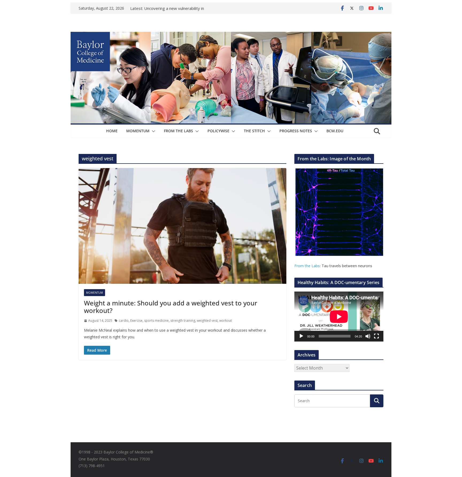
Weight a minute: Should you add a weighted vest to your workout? (170, 306)
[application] (338, 317)
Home (112, 130)
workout (225, 320)
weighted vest (207, 320)
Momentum (137, 130)
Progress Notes (295, 130)
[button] (152, 131)
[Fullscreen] (376, 336)
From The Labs (178, 130)
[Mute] (368, 336)
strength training (182, 320)
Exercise (136, 320)
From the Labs (307, 265)
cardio (124, 320)
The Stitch (254, 130)
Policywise (218, 130)
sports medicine (156, 320)
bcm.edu (334, 130)
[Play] (301, 336)
